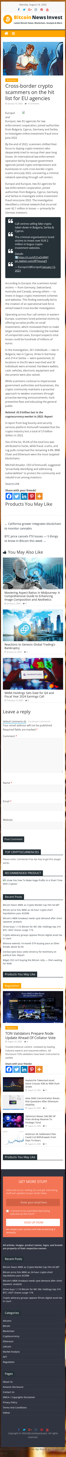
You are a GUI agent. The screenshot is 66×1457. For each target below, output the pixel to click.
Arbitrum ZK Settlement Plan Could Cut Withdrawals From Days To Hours (40, 1137)
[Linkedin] (24, 496)
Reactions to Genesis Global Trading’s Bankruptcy (29, 646)
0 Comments (33, 103)
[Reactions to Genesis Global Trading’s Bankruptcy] (33, 611)
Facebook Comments (39, 721)
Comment (10, 736)
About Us (8, 1381)
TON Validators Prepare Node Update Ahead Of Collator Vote (30, 1035)
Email (7, 801)
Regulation (11, 1027)
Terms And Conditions (15, 1407)
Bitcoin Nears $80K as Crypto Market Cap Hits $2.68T (31, 904)
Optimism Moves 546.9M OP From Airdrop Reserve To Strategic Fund (40, 1119)
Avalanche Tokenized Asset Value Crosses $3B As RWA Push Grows (42, 1083)
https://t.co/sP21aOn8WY (33, 257)
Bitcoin (6, 1325)
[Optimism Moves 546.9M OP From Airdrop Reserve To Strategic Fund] (13, 1114)
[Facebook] (9, 496)
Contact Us (8, 1392)
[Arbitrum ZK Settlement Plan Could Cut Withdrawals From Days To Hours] (13, 1132)
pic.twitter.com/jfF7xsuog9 (31, 261)
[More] (39, 496)
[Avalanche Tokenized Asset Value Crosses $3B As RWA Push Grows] (13, 1078)
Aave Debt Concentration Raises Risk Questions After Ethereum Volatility (42, 1101)
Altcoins (7, 1320)
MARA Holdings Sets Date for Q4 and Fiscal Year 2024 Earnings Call (29, 694)
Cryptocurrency (11, 1336)
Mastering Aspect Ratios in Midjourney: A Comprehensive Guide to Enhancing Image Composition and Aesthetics (32, 596)
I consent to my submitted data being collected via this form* (30, 1212)
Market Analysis (11, 1351)
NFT (5, 1356)
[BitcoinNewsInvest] (6, 33)
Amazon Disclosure (13, 1386)
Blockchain (11, 80)
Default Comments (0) (14, 721)
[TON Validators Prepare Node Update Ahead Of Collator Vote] (33, 992)
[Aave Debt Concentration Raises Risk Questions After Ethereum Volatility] (13, 1096)
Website (8, 820)
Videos (6, 1412)
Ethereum (8, 1341)
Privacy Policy (10, 1402)
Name (7, 783)
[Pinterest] (31, 496)
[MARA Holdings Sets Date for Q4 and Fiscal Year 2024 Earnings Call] (33, 660)
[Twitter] (16, 496)
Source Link (12, 484)
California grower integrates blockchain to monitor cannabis (32, 526)
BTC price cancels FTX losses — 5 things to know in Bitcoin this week (31, 538)
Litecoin (7, 1346)
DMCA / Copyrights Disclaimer (19, 1397)
